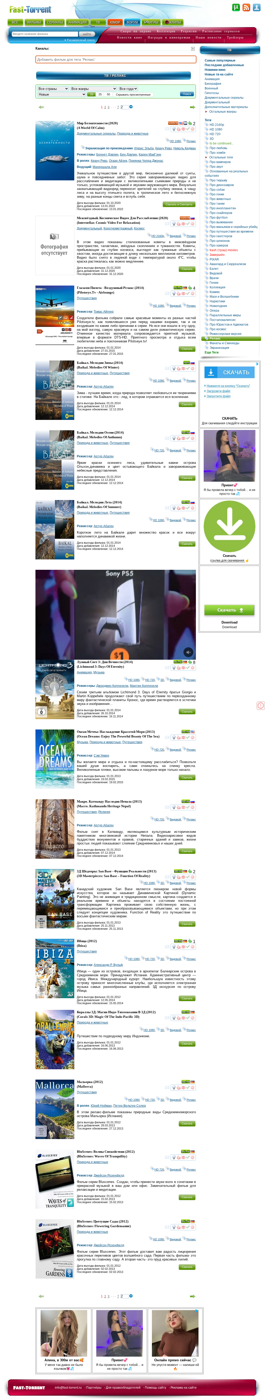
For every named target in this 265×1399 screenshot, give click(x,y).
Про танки (234, 203)
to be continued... (234, 143)
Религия (104, 812)
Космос (139, 228)
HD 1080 (234, 129)
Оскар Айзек (118, 161)
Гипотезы (212, 93)
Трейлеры (235, 37)
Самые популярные (220, 60)
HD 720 (234, 134)
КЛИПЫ (175, 22)
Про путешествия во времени (234, 231)
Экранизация (234, 348)
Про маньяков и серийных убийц (234, 227)
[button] (187, 93)
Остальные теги (221, 157)
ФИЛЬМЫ (34, 22)
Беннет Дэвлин (107, 154)
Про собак (234, 189)
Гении (234, 283)
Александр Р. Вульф (108, 965)
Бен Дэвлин (128, 154)
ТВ (98, 22)
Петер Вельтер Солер (129, 1106)
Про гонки (234, 194)
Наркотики (234, 301)
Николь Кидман (184, 148)
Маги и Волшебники (234, 296)
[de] (185, 288)
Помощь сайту (155, 1387)
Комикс (234, 292)
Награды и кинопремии (169, 37)
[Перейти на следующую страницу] (192, 107)
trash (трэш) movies (234, 250)
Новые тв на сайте (219, 74)
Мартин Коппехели (144, 686)
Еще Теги (211, 352)
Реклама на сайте (184, 1387)
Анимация (212, 79)
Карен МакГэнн (150, 154)
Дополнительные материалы (226, 107)
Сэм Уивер (101, 755)
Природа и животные (133, 133)
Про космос (234, 329)
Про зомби (234, 153)
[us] (181, 124)
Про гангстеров (234, 236)
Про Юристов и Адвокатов (234, 324)
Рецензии (189, 31)
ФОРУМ (132, 22)
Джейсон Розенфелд (109, 1175)
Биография (213, 84)
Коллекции (166, 31)
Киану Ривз (163, 148)
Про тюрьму (234, 180)
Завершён (234, 255)
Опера (234, 310)
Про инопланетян (234, 208)
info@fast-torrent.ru (68, 1387)
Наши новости (209, 37)
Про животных (234, 199)
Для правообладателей (123, 1387)
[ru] (192, 219)
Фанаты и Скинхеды (234, 343)
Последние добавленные (224, 65)
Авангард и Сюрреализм (234, 264)
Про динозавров (234, 185)
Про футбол (234, 217)
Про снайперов (234, 213)
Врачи (234, 278)
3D (234, 139)
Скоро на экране (136, 31)
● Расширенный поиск (79, 40)
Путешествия (87, 298)
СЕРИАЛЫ (55, 22)
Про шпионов (234, 241)
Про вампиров (234, 162)
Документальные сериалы (224, 97)
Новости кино (129, 37)
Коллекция (234, 287)
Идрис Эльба (144, 148)
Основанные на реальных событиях (232, 173)
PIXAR (234, 259)
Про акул (234, 166)
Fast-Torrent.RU (35, 8)
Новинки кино (215, 70)
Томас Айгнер (104, 311)
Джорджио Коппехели (112, 686)
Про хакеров (234, 245)
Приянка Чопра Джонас (146, 161)
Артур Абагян (104, 386)
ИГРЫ (153, 22)
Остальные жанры (223, 111)
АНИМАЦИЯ (77, 22)
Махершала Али (105, 167)
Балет (234, 269)
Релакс (235, 338)
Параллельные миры (234, 315)
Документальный (217, 102)
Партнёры (93, 1387)
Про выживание (234, 222)
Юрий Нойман (101, 1106)
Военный (211, 88)
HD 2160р (234, 125)
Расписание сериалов (221, 31)
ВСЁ (15, 22)
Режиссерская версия (234, 334)
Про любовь (234, 148)
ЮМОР (115, 22)
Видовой (234, 273)
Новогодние (234, 306)
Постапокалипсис (234, 320)
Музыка (99, 672)
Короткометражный (118, 228)
